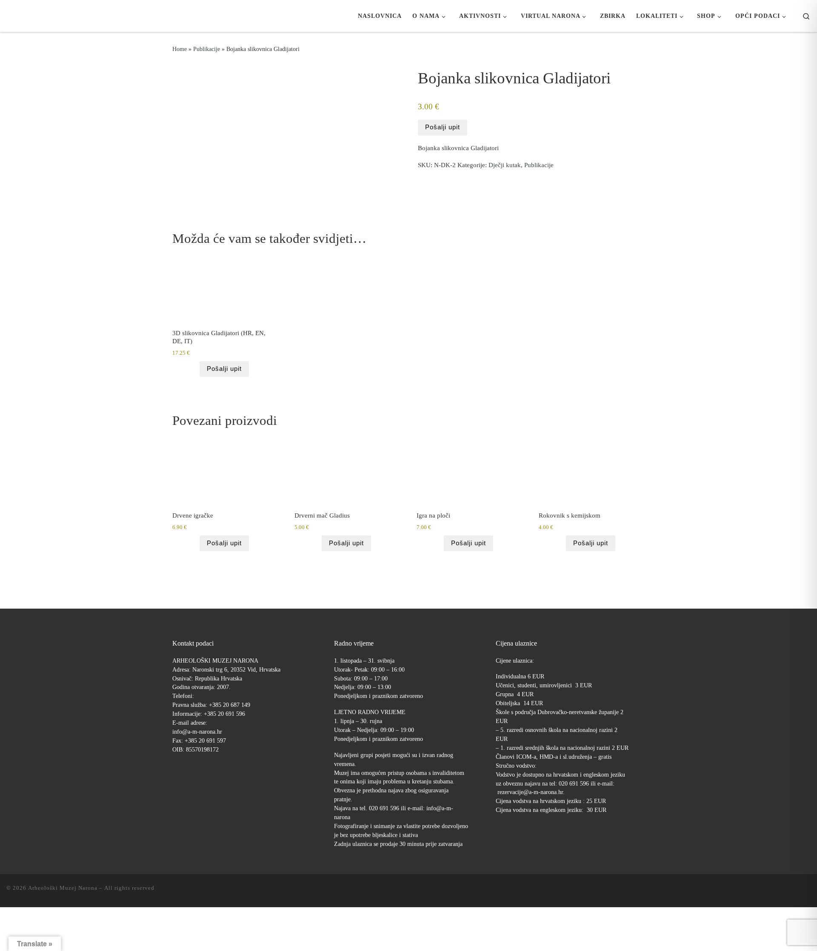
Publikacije (206, 49)
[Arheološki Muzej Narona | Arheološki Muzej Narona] (8, 15)
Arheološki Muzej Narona (62, 888)
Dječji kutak (504, 165)
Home (179, 49)
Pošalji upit (442, 127)
